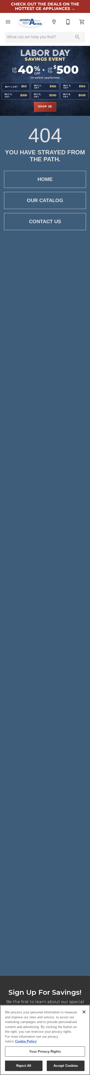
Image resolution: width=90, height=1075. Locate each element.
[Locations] (54, 22)
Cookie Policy (25, 1041)
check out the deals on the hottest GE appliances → (45, 6)
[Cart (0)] (82, 22)
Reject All (23, 1066)
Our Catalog (45, 200)
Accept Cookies (66, 1066)
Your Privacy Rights (44, 1051)
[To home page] (31, 22)
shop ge (45, 106)
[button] (8, 22)
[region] (45, 1040)
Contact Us (45, 221)
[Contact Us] (68, 22)
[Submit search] (77, 37)
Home (45, 179)
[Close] (84, 1011)
